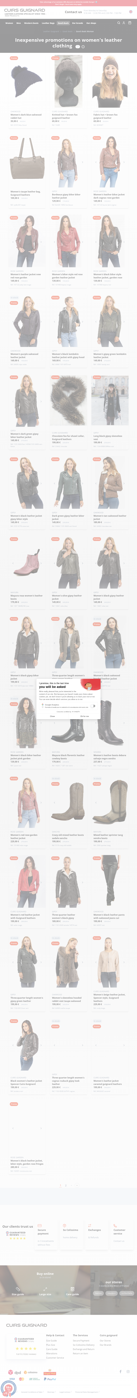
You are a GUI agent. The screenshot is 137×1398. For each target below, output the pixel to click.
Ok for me (84, 716)
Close (52, 716)
